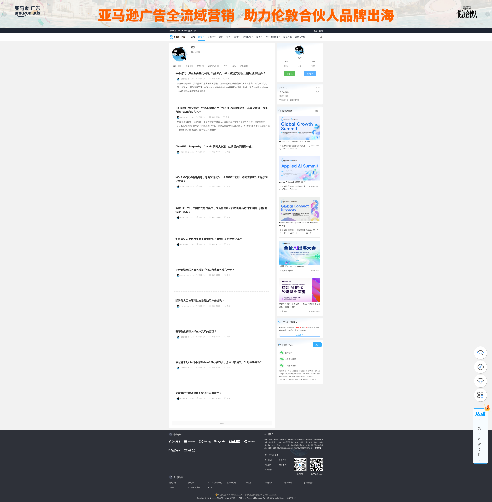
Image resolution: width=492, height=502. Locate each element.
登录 (316, 30)
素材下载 (282, 464)
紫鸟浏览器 (308, 482)
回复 (189, 65)
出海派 (172, 487)
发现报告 (268, 482)
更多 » (318, 87)
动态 (234, 65)
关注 (225, 65)
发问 (177, 65)
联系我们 (268, 469)
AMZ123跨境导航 (215, 482)
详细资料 (244, 65)
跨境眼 (248, 482)
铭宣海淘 (288, 482)
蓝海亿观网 (231, 482)
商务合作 (268, 464)
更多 (317, 110)
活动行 (191, 482)
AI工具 (210, 487)
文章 (200, 65)
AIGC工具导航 (194, 487)
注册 (321, 30)
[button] (202, 37)
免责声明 (282, 460)
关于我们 (268, 460)
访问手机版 (291, 498)
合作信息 (213, 65)
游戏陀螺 (172, 482)
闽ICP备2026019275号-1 (227, 498)
